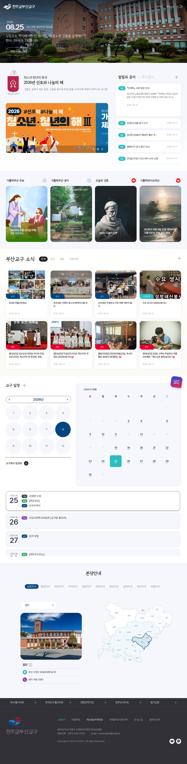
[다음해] (67, 399)
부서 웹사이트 (17, 702)
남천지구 (31, 586)
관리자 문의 (154, 720)
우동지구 (100, 586)
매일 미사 (15, 51)
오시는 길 (138, 720)
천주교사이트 (122, 702)
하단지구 (59, 586)
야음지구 (155, 586)
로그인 (159, 7)
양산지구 (114, 586)
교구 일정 (13, 385)
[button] (93, 149)
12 (63, 445)
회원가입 (170, 7)
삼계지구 (128, 586)
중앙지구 (45, 586)
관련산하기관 (87, 702)
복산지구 (141, 586)
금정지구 (86, 586)
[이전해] (9, 399)
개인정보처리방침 (94, 720)
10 (30, 445)
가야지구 (73, 586)
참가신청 (154, 702)
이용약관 (76, 720)
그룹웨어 (61, 720)
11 (46, 445)
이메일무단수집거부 (118, 720)
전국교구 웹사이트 (54, 702)
